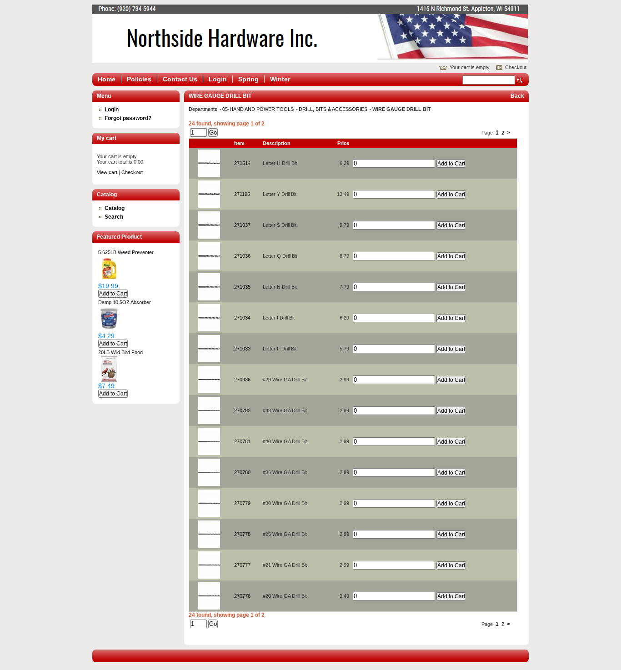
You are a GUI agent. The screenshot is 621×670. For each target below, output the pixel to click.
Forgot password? (128, 118)
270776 (242, 596)
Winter (280, 79)
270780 (242, 472)
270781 (242, 441)
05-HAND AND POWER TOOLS (258, 109)
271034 (242, 317)
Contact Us (180, 79)
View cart (107, 172)
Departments (204, 109)
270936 (242, 379)
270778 (242, 534)
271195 (242, 194)
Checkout (515, 67)
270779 (242, 503)
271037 (242, 225)
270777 (242, 565)
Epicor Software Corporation (310, 34)
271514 (242, 163)
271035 (242, 287)
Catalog (115, 208)
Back (517, 96)
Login (218, 79)
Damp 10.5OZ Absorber (124, 302)
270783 (242, 410)
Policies (139, 79)
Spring (248, 79)
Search (520, 80)
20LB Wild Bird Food (120, 352)
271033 (242, 348)
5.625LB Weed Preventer (126, 252)
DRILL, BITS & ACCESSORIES (334, 109)
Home (106, 79)
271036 (242, 256)
